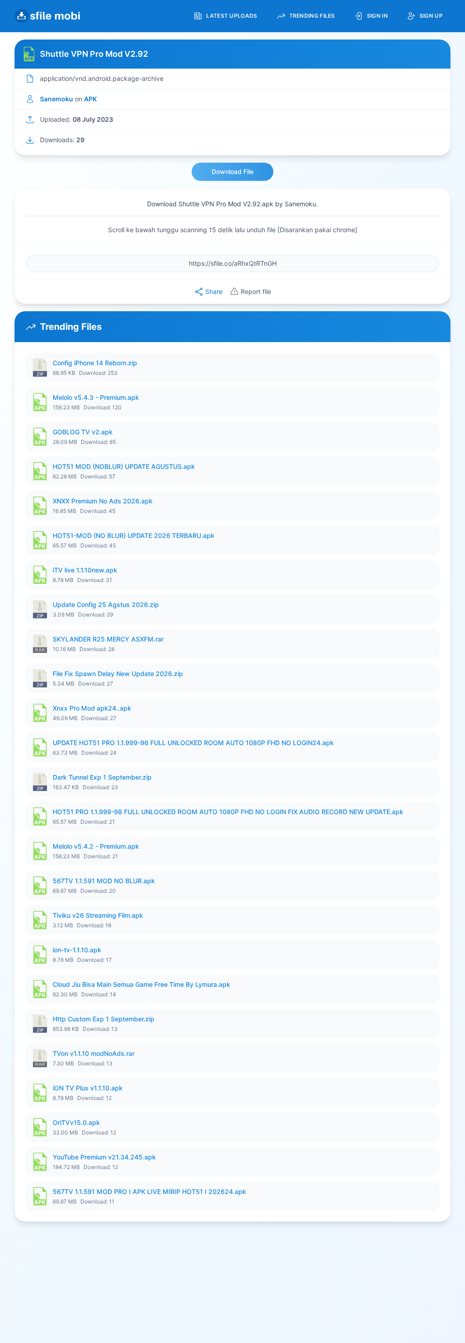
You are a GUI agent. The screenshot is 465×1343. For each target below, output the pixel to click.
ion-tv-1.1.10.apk (77, 950)
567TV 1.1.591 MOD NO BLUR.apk (104, 881)
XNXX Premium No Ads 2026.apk (103, 501)
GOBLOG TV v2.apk (83, 432)
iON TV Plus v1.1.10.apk (88, 1088)
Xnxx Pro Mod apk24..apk (92, 708)
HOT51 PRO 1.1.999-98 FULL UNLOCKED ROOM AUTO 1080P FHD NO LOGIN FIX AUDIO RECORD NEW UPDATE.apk (228, 812)
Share (214, 291)
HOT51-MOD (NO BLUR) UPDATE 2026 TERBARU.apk (133, 535)
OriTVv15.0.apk (76, 1122)
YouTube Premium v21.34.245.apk (104, 1157)
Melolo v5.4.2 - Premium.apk (96, 846)
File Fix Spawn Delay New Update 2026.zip (118, 673)
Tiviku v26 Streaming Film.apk (98, 915)
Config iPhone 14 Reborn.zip (95, 363)
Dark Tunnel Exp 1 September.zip (102, 777)
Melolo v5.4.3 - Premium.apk (96, 397)
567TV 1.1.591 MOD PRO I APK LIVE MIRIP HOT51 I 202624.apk (149, 1191)
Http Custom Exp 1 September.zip (103, 1019)
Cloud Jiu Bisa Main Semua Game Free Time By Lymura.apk (141, 984)
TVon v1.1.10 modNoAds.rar (93, 1053)
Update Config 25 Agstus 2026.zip (106, 604)
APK (90, 99)
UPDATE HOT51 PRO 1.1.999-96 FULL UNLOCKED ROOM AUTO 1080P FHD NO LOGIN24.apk (193, 742)
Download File (232, 171)
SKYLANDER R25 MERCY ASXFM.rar (108, 639)
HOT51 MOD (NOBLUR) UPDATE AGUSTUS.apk (124, 466)
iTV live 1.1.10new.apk (85, 570)
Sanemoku (56, 99)
